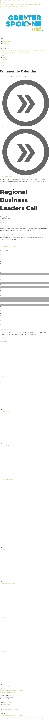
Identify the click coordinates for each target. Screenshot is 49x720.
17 (0, 299)
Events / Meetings (7, 41)
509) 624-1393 (8, 702)
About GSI (2, 4)
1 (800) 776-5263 (10, 706)
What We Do (5, 45)
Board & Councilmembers (15, 4)
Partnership (5, 43)
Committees (3, 6)
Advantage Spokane (7, 46)
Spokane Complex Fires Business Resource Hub (13, 0)
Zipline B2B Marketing (37, 718)
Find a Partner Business (6, 8)
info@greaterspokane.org (11, 709)
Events (6, 77)
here (4, 183)
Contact (21, 8)
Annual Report (39, 4)
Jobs (17, 8)
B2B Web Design (24, 718)
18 (0, 301)
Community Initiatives (29, 4)
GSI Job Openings (22, 6)
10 (0, 286)
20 (0, 305)
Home (1, 77)
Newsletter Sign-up (12, 6)
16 (0, 297)
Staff (7, 4)
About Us (2, 2)
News (14, 8)
